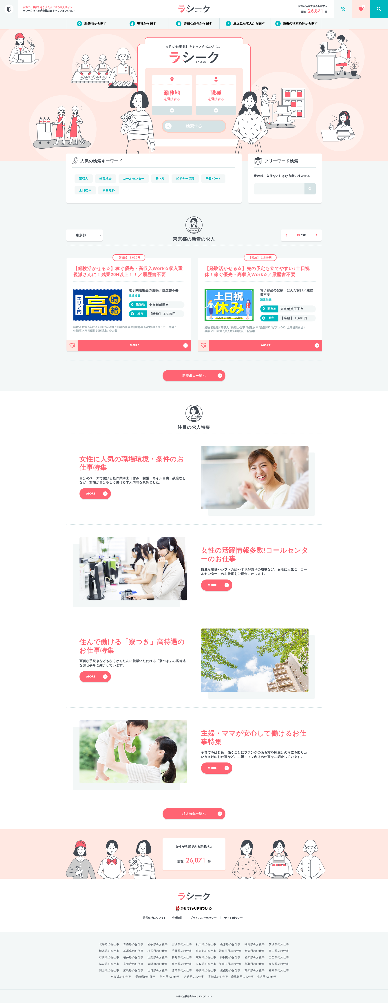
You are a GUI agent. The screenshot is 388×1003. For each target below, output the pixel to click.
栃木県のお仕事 (109, 950)
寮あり (160, 178)
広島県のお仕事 (133, 970)
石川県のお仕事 (109, 957)
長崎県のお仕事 (145, 976)
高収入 (83, 178)
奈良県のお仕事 (206, 963)
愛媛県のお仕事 (230, 970)
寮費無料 (109, 190)
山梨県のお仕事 (158, 957)
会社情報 (177, 917)
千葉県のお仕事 (182, 950)
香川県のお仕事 (206, 970)
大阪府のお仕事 (158, 963)
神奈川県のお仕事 (230, 950)
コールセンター (134, 178)
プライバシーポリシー (203, 917)
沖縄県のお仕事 (267, 976)
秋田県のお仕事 (206, 944)
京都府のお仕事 (133, 963)
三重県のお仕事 (279, 957)
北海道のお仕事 (109, 944)
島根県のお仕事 (279, 963)
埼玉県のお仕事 (158, 950)
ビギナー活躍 (185, 178)
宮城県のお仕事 (182, 944)
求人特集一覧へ (194, 814)
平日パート (213, 178)
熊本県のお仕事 (170, 976)
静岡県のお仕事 (230, 957)
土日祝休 (85, 190)
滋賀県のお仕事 (109, 963)
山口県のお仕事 (158, 970)
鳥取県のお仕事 (255, 963)
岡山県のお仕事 (109, 970)
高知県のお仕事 (255, 970)
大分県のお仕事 (194, 976)
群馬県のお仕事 (133, 950)
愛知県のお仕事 (255, 957)
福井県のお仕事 (133, 957)
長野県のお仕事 (182, 957)
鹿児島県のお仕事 (242, 976)
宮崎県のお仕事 (218, 976)
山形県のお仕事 (230, 944)
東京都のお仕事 (206, 950)
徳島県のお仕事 (182, 970)
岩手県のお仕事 (158, 944)
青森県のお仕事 (133, 944)
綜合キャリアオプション (194, 909)
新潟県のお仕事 (255, 950)
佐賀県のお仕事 (121, 976)
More (134, 345)
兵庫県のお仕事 (182, 963)
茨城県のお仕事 (279, 944)
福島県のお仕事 (255, 944)
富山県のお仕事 (279, 950)
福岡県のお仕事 (279, 970)
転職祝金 (105, 178)
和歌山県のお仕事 (230, 963)
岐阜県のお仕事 (206, 957)
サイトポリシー (233, 917)
